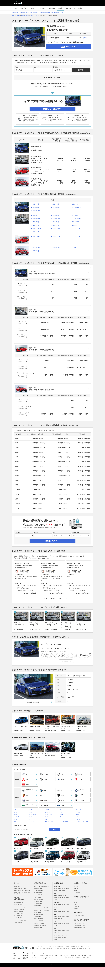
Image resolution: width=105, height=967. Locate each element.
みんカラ (34, 957)
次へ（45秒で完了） (52, 109)
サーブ (46, 817)
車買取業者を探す (34, 12)
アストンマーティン (81, 812)
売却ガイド (76, 904)
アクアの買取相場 (18, 904)
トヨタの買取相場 (38, 888)
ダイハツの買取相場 (38, 899)
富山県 (63, 904)
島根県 (59, 923)
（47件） (85, 37)
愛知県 (55, 911)
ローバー (31, 819)
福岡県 (55, 935)
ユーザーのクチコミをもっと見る (52, 599)
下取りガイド (77, 906)
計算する (80, 70)
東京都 (55, 895)
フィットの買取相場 (18, 911)
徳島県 (55, 930)
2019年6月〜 (56, 215)
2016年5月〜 (56, 222)
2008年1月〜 (76, 247)
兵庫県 (59, 916)
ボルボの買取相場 (38, 927)
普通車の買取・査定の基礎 (20, 888)
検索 (54, 829)
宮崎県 (59, 937)
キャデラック (17, 812)
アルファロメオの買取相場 (40, 925)
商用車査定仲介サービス (79, 927)
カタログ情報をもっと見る (34, 702)
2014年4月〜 (76, 228)
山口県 (55, 925)
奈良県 (55, 918)
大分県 (55, 937)
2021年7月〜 (36, 210)
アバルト (31, 821)
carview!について (44, 955)
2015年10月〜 (76, 222)
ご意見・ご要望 (85, 957)
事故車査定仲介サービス (79, 925)
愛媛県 (63, 930)
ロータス (78, 814)
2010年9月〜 (76, 236)
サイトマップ (61, 957)
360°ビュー (24, 8)
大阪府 (55, 916)
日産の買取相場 (37, 897)
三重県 (67, 911)
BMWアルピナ (48, 814)
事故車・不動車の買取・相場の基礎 (22, 890)
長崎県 (63, 935)
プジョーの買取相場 (38, 920)
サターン (78, 819)
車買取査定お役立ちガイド (57, 12)
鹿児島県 (64, 937)
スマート (31, 809)
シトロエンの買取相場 (39, 923)
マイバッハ (32, 817)
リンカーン (48, 812)
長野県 (59, 904)
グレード (36, 67)
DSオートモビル (49, 821)
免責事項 (89, 955)
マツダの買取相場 (38, 901)
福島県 (63, 890)
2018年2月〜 (36, 218)
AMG (61, 814)
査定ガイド (76, 900)
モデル (35, 532)
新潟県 (55, 904)
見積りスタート (69, 46)
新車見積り (52, 8)
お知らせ (57, 955)
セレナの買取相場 (18, 917)
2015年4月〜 (56, 225)
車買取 (60, 8)
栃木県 (63, 897)
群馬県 (67, 897)
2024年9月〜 (36, 207)
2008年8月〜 (56, 247)
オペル (15, 819)
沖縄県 (55, 939)
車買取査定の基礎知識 (45, 12)
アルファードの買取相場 (19, 907)
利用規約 (84, 955)
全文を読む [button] (65, 661)
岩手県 (63, 888)
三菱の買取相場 (37, 905)
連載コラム (76, 908)
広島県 (67, 923)
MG (46, 819)
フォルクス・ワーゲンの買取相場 (41, 910)
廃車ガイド (76, 888)
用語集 (75, 890)
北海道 (55, 888)
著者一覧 (55, 957)
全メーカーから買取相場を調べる (41, 886)
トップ (15, 8)
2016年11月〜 (76, 218)
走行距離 (55, 67)
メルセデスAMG (64, 821)
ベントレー (63, 812)
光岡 (15, 821)
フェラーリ (78, 809)
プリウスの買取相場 (18, 902)
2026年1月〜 (56, 204)
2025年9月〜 (76, 204)
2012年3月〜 (36, 236)
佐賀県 (59, 935)
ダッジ (15, 814)
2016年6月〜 (36, 222)
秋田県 (55, 890)
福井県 (55, 907)
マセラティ (63, 809)
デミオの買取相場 (18, 922)
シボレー (31, 812)
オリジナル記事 (78, 8)
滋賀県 (67, 916)
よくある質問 (77, 892)
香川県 (59, 930)
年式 (16, 67)
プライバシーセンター (76, 955)
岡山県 (63, 923)
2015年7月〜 (36, 225)
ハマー (77, 817)
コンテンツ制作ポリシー (45, 957)
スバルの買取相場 (38, 903)
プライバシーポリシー (65, 955)
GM (61, 817)
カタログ (33, 8)
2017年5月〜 (56, 218)
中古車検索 (42, 8)
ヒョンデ (16, 817)
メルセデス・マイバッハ (82, 821)
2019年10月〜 (37, 215)
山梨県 (55, 900)
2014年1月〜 (36, 231)
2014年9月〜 (56, 228)
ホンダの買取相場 (38, 892)
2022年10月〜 (76, 207)
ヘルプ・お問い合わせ (79, 915)
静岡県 (63, 911)
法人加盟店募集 (77, 957)
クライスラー (32, 814)
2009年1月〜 (36, 247)
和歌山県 (60, 918)
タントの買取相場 (18, 915)
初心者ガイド (77, 886)
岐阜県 (59, 911)
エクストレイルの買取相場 (20, 920)
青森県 (59, 888)
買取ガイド (76, 902)
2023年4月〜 (56, 207)
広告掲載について (69, 957)
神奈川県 (60, 895)
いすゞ (15, 809)
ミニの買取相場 (37, 916)
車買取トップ (15, 12)
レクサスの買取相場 (38, 890)
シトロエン (48, 809)
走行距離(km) (75, 532)
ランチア (62, 819)
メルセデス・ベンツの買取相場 (41, 908)
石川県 (67, 904)
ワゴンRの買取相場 (18, 913)
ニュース (68, 8)
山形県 (59, 890)
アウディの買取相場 (38, 914)
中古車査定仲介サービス (79, 923)
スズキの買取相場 (38, 895)
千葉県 (55, 897)
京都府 (63, 916)
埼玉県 (64, 895)
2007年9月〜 (36, 251)
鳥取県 (55, 923)
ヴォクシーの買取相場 (19, 909)
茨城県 (59, 897)
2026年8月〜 (36, 204)
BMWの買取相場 (37, 912)
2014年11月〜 (37, 228)
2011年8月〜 (56, 236)
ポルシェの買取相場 (38, 918)
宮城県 (67, 888)
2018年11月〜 (76, 215)
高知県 (67, 930)
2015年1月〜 (76, 225)
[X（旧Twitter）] (29, 947)
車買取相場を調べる (24, 12)
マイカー (88, 8)
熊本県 (67, 935)
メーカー (17, 532)
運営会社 (51, 955)
